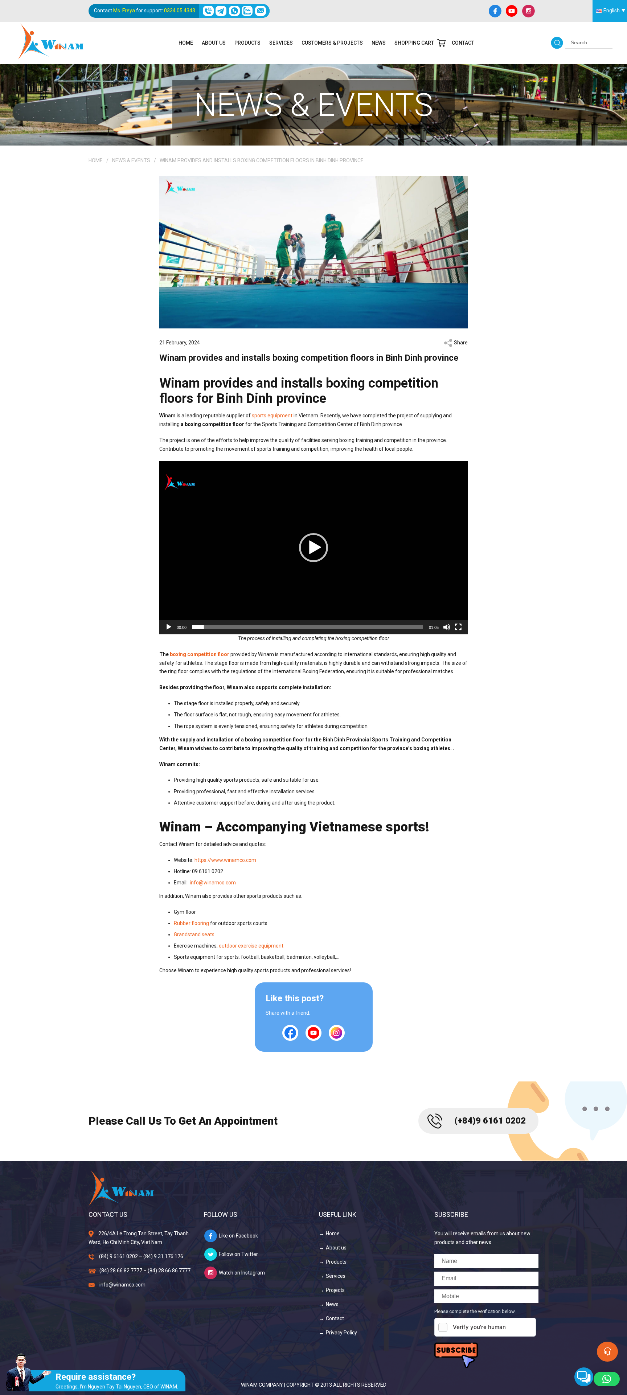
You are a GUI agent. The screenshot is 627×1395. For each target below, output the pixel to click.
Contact (463, 43)
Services (281, 43)
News (379, 43)
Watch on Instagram (242, 1273)
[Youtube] (511, 10)
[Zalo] (247, 11)
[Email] (260, 11)
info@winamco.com (213, 882)
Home (186, 43)
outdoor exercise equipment (251, 946)
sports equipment (272, 415)
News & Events (131, 160)
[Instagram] (528, 10)
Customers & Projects (332, 43)
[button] (313, 547)
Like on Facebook (238, 1236)
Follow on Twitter (238, 1254)
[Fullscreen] (458, 627)
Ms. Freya (124, 10)
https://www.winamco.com (225, 860)
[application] (313, 547)
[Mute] (446, 627)
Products (247, 43)
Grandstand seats (194, 934)
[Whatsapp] (234, 11)
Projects (335, 1290)
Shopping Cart (414, 43)
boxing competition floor (199, 654)
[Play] (168, 627)
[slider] (307, 627)
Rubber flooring (191, 923)
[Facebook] (494, 10)
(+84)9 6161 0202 (490, 1121)
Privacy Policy (341, 1332)
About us (214, 43)
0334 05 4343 (179, 10)
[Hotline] (208, 11)
